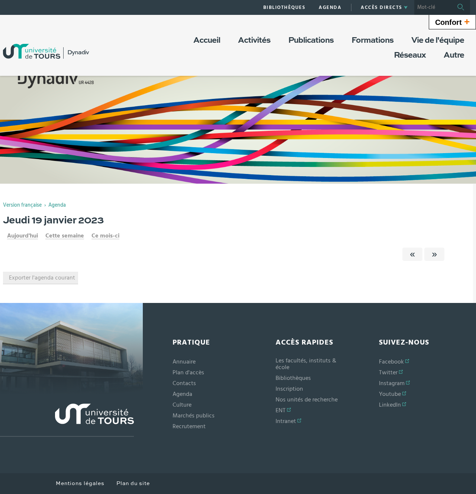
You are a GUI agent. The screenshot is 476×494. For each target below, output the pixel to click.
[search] (432, 7)
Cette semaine (64, 236)
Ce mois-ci (105, 236)
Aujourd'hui (22, 236)
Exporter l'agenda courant (42, 278)
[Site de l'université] (67, 420)
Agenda (57, 205)
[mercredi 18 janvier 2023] (412, 254)
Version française (22, 205)
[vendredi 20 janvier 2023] (434, 254)
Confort (452, 21)
